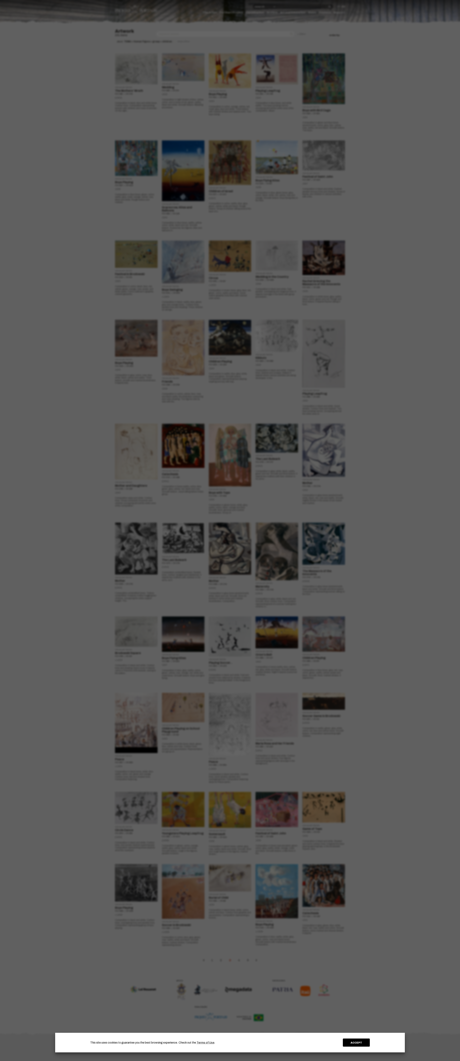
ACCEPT (356, 1042)
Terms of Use (205, 1042)
